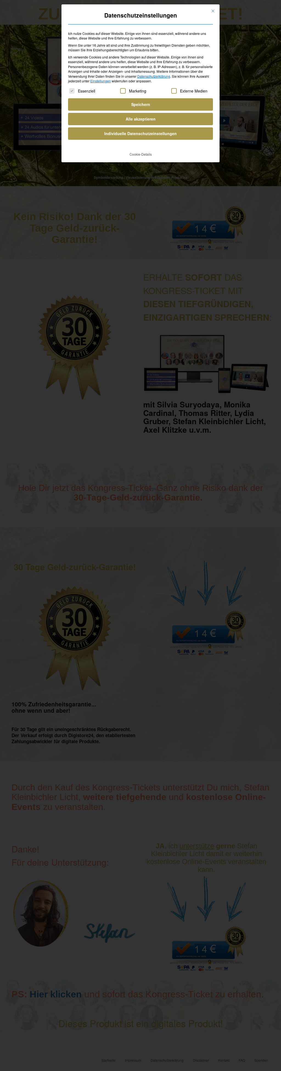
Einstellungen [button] (100, 81)
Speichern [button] (140, 104)
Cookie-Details (141, 154)
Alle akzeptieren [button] (141, 119)
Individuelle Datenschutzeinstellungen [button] (140, 133)
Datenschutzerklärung (153, 76)
